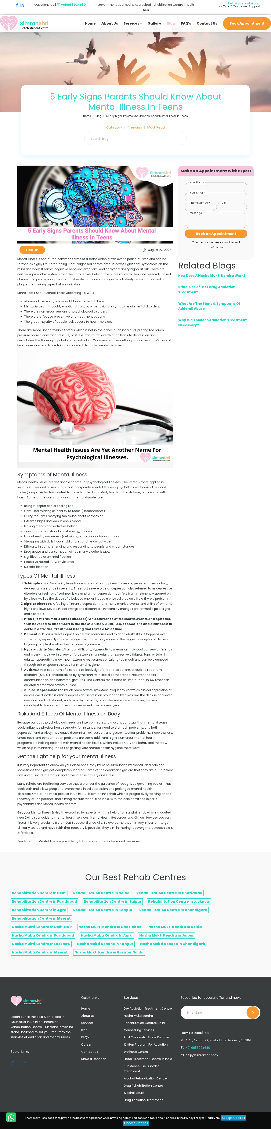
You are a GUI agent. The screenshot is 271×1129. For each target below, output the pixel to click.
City (224, 203)
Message (196, 213)
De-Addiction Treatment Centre (148, 1008)
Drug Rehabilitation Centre (143, 1085)
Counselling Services (139, 1030)
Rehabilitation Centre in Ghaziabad (169, 893)
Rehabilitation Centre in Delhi (39, 893)
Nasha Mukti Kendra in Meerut (40, 952)
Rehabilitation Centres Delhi (144, 1023)
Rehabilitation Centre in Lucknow (179, 901)
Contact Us (207, 23)
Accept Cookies (233, 1118)
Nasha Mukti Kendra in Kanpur (105, 943)
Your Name (197, 182)
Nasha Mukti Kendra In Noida (175, 926)
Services (87, 1023)
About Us (109, 23)
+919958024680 (73, 5)
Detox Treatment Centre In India (148, 1059)
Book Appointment (247, 23)
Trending (134, 127)
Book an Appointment (216, 233)
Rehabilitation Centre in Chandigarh (173, 910)
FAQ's (186, 23)
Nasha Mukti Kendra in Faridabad (43, 935)
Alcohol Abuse (134, 1093)
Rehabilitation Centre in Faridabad (44, 901)
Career (86, 1044)
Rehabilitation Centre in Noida (101, 893)
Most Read (156, 127)
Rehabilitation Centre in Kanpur (103, 910)
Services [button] (131, 23)
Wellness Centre (136, 1052)
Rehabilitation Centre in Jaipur (112, 901)
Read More (213, 1118)
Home (90, 23)
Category (114, 127)
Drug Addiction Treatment (143, 1100)
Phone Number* (200, 203)
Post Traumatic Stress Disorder (146, 1037)
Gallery (154, 23)
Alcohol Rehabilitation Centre (145, 1078)
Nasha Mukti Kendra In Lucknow (41, 943)
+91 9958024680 (198, 1048)
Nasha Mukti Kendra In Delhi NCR (42, 926)
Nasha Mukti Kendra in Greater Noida (109, 952)
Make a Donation (93, 1059)
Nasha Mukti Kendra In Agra (107, 935)
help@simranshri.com (244, 3)
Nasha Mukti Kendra (138, 1016)
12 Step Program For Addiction (146, 1044)
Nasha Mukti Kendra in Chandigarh (172, 943)
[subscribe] (252, 1012)
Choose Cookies (136, 1123)
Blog (171, 23)
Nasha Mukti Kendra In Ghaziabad (110, 926)
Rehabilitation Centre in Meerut (41, 918)
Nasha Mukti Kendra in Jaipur (166, 935)
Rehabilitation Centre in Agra (39, 910)
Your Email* (197, 192)
